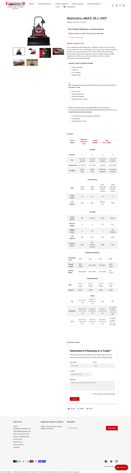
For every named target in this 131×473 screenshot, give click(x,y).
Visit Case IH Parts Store (21, 434)
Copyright (16, 447)
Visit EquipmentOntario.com (22, 431)
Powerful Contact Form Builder (106, 394)
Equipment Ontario (113, 466)
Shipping (69, 22)
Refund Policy (17, 442)
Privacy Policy (17, 439)
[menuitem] (32, 4)
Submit (75, 399)
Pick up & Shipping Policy (21, 436)
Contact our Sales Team (82, 33)
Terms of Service (18, 444)
